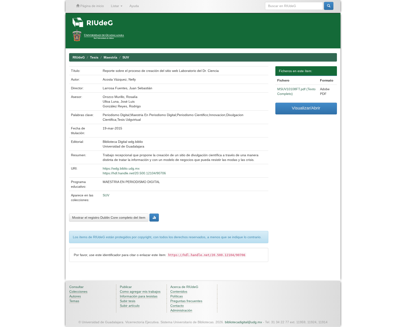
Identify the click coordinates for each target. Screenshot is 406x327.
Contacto (177, 306)
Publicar (126, 287)
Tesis (94, 57)
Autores (75, 296)
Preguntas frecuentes (186, 301)
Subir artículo (130, 306)
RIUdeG (79, 57)
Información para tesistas (138, 296)
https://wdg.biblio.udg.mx (121, 168)
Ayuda (134, 6)
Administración (181, 310)
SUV (125, 57)
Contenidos (178, 291)
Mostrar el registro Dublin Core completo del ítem (108, 217)
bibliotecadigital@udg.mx (243, 322)
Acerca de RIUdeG (184, 287)
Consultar (76, 287)
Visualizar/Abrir (306, 108)
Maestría (110, 57)
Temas (74, 301)
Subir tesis (127, 301)
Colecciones (78, 291)
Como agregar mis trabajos (140, 291)
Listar (115, 6)
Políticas (176, 296)
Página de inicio (91, 6)
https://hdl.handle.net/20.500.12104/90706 (134, 173)
